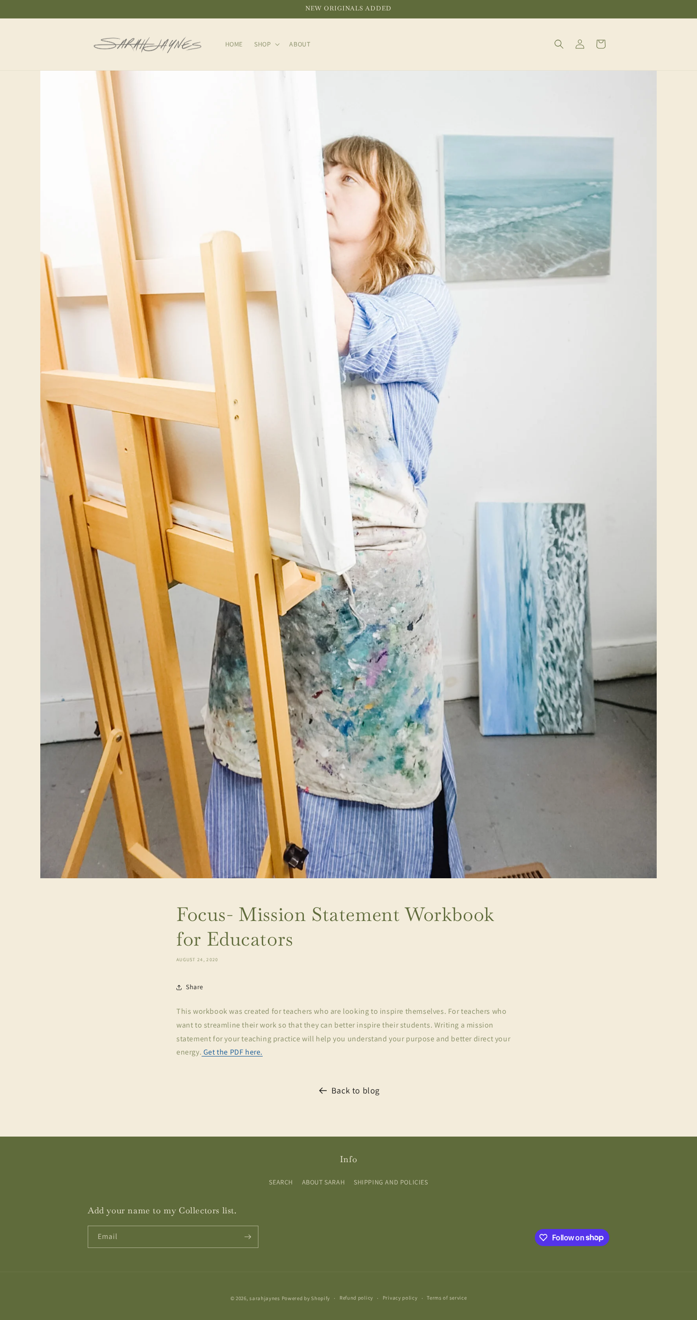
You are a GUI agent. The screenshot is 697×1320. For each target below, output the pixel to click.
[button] (266, 44)
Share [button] (194, 987)
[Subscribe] (247, 1237)
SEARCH (281, 1182)
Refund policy (356, 1297)
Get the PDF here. (232, 1052)
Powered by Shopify (306, 1298)
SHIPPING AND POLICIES (391, 1182)
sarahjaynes (264, 1298)
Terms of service (447, 1297)
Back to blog (355, 1090)
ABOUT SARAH (323, 1182)
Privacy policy (400, 1297)
